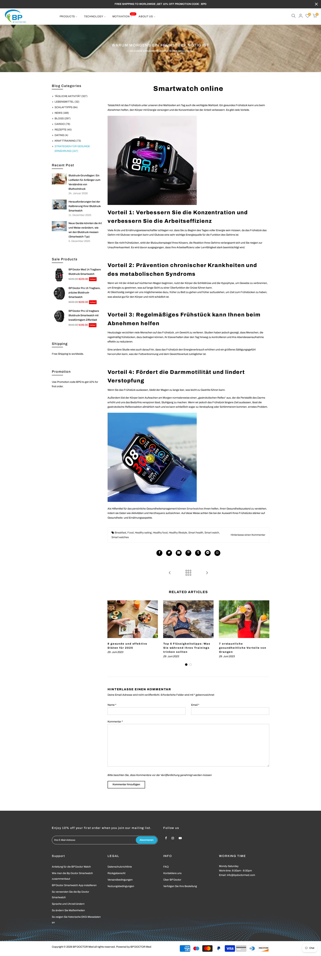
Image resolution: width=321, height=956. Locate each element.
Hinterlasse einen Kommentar (248, 534)
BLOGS (63, 118)
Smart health (195, 532)
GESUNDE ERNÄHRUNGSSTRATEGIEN (154, 51)
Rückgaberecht (116, 873)
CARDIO (62, 124)
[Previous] (111, 633)
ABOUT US (146, 16)
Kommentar (115, 721)
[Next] (265, 633)
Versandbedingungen (120, 879)
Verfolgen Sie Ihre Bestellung (180, 886)
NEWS (62, 112)
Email (195, 704)
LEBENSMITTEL (67, 101)
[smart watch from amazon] (152, 160)
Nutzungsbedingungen (121, 886)
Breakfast (120, 532)
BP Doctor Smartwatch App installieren (74, 885)
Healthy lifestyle (178, 532)
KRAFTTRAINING (68, 140)
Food (130, 532)
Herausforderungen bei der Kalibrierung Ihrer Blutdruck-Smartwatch (85, 206)
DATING (61, 135)
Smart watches (120, 537)
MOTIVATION (123, 15)
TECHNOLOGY (93, 16)
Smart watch (212, 532)
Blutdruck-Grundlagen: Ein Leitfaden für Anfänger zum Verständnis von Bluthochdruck (84, 182)
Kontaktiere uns (172, 873)
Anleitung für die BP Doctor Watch (71, 866)
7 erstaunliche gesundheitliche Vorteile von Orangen (242, 647)
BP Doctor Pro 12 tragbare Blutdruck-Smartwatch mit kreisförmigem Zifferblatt (84, 315)
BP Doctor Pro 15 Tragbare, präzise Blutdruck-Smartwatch (84, 292)
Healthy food (160, 532)
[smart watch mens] (152, 457)
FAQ (166, 866)
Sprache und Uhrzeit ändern (68, 903)
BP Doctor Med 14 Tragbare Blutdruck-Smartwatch (85, 271)
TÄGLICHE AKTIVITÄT (71, 96)
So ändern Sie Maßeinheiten (68, 910)
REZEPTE (63, 129)
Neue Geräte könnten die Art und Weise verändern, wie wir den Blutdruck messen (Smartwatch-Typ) (85, 230)
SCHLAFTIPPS (66, 107)
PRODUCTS (67, 16)
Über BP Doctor (172, 879)
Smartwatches (195, 508)
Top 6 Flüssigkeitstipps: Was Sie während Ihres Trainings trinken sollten (186, 647)
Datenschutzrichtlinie (120, 866)
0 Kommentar (186, 51)
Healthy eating (143, 532)
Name (112, 704)
